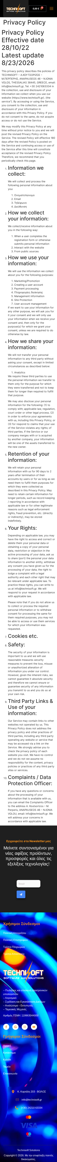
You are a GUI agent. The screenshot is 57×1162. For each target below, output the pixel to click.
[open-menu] (51, 9)
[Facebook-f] (6, 1027)
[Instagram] (25, 1027)
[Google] (15, 1027)
